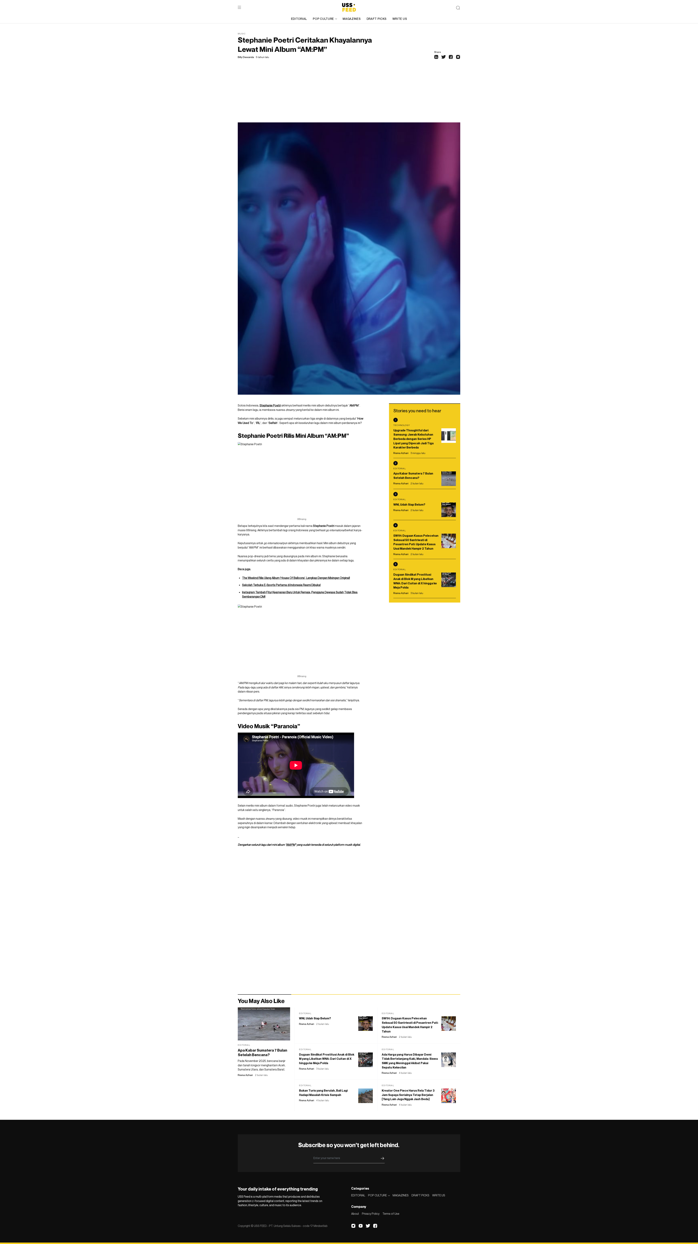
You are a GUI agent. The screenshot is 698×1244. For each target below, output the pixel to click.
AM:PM (290, 844)
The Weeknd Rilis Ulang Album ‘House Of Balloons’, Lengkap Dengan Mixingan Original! (296, 578)
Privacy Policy (371, 1213)
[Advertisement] (349, 95)
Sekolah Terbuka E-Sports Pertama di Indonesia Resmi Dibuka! (281, 585)
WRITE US (399, 19)
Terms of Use (390, 1213)
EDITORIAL (299, 19)
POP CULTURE (323, 19)
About (355, 1213)
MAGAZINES (352, 19)
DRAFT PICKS (377, 19)
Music (242, 33)
